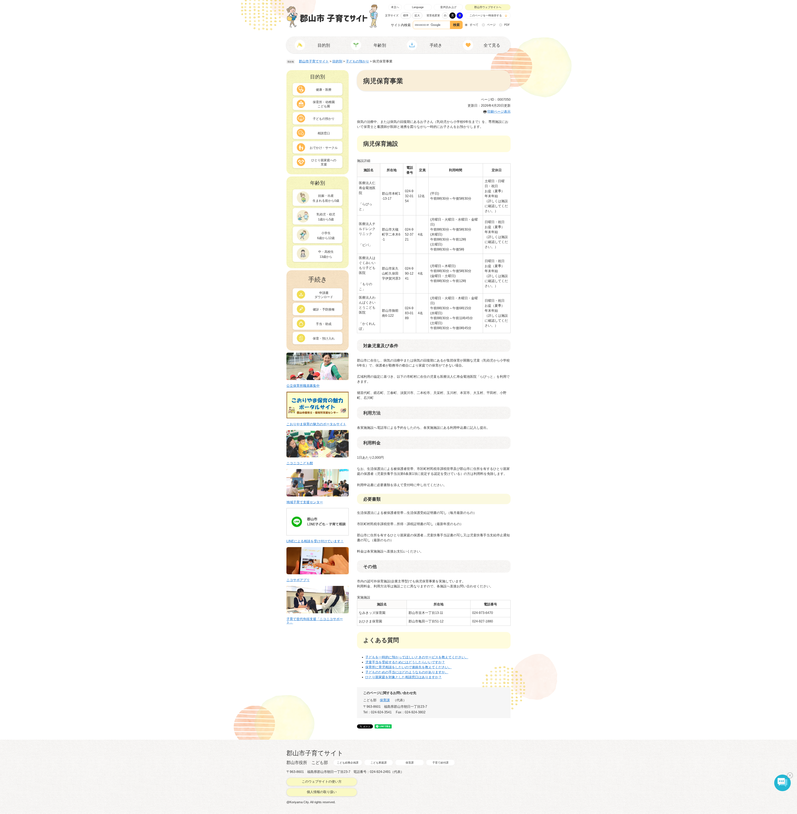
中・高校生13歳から (326, 254)
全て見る (492, 45)
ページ (491, 24)
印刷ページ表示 (499, 111)
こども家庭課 (378, 762)
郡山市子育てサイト (314, 61)
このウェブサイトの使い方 (322, 781)
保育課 (385, 700)
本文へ (395, 7)
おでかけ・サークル (324, 147)
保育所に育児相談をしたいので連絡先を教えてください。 (408, 667)
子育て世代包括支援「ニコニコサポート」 (314, 620)
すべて (474, 24)
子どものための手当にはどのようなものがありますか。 (406, 672)
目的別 (337, 61)
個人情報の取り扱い (322, 792)
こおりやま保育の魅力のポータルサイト (316, 424)
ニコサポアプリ (298, 580)
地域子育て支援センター (304, 502)
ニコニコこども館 (299, 463)
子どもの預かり (357, 61)
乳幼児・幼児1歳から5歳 (326, 217)
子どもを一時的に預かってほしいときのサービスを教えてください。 (416, 657)
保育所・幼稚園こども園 (324, 104)
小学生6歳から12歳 (326, 235)
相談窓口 (324, 133)
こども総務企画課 (347, 762)
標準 (405, 15)
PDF (507, 24)
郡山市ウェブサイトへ (487, 7)
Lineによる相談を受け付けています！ (315, 541)
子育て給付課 (440, 762)
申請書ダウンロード (323, 295)
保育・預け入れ (324, 338)
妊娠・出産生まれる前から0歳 (326, 198)
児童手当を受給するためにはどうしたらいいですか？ (405, 662)
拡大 (417, 15)
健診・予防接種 (324, 309)
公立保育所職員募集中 (303, 385)
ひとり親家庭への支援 (323, 162)
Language (418, 7)
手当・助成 (323, 324)
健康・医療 (323, 89)
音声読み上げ (448, 7)
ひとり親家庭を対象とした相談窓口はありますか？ (403, 677)
